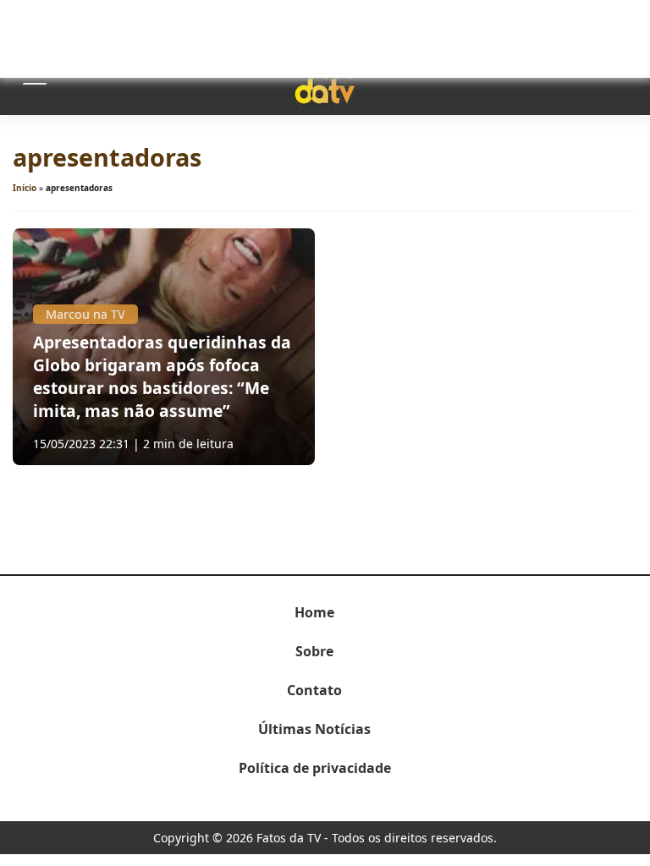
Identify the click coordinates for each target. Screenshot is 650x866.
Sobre (314, 651)
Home (314, 612)
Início (24, 188)
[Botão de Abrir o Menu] (34, 79)
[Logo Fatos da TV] (325, 79)
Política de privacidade (315, 768)
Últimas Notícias (314, 729)
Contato (314, 690)
